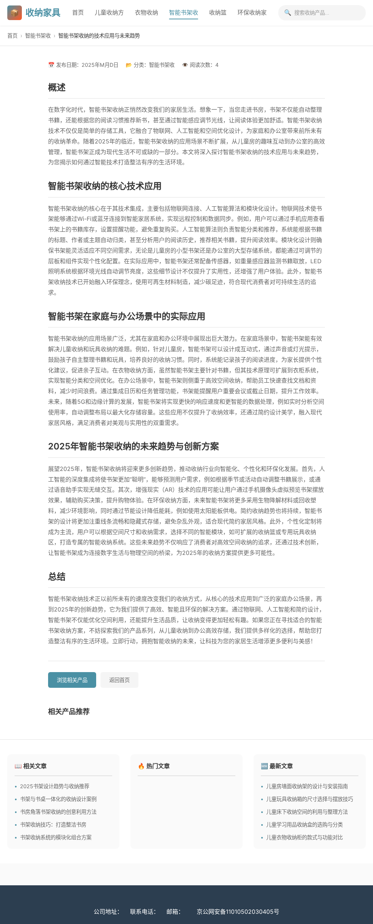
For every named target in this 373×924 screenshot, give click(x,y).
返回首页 (119, 680)
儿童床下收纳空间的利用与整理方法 (307, 812)
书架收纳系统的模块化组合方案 (55, 837)
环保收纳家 (252, 12)
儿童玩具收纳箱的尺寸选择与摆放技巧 (309, 799)
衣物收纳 (146, 12)
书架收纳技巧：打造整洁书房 (53, 824)
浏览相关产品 (72, 680)
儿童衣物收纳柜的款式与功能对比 (304, 837)
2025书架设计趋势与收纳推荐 (54, 786)
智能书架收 (183, 12)
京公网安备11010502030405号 (238, 911)
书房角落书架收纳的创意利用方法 (58, 812)
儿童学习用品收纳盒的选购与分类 (304, 824)
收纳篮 (218, 12)
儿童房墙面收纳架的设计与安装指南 (307, 786)
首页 (78, 12)
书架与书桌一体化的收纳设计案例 (58, 799)
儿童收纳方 (109, 12)
